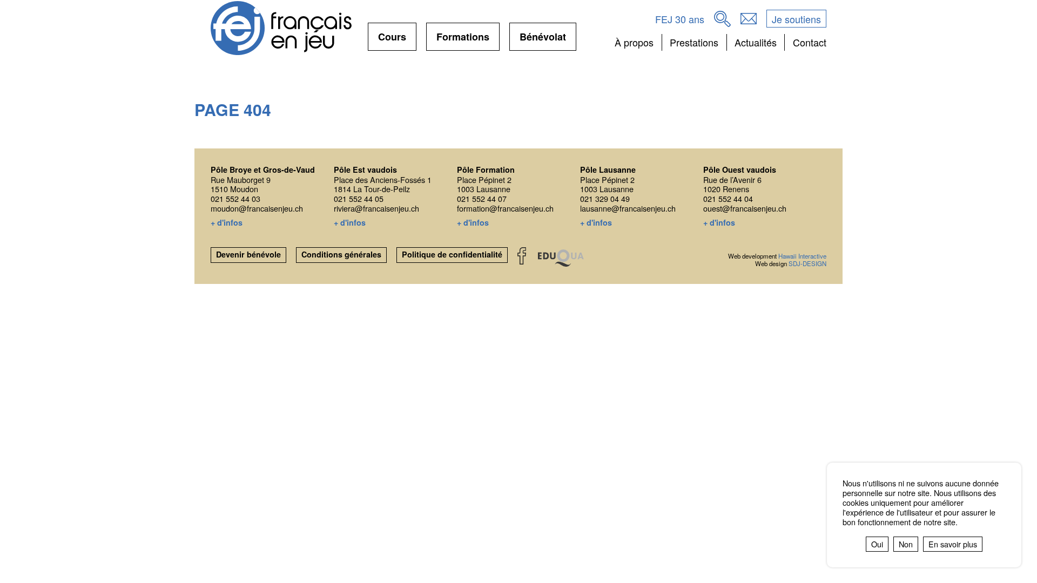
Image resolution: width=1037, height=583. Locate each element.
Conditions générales (341, 254)
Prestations (694, 42)
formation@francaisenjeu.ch (505, 208)
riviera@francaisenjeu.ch (376, 208)
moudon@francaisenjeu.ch (257, 208)
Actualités (756, 42)
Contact (809, 42)
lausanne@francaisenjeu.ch (628, 208)
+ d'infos (227, 223)
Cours (392, 40)
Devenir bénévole (248, 254)
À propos (634, 42)
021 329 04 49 (605, 198)
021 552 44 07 (482, 198)
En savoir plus (952, 544)
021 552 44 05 (358, 198)
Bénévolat (542, 40)
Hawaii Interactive (802, 256)
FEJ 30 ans (679, 19)
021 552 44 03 (235, 198)
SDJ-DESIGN (807, 263)
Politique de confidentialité (452, 254)
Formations (463, 40)
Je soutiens (796, 19)
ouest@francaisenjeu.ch (744, 208)
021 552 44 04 (728, 198)
